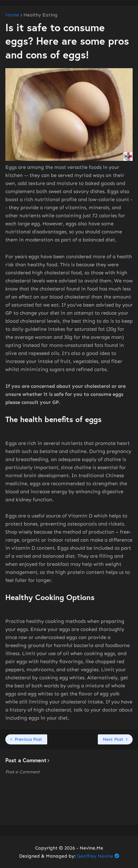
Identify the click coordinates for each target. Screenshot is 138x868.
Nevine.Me (91, 848)
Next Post (113, 739)
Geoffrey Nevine (95, 856)
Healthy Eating (40, 15)
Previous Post (28, 739)
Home (12, 15)
